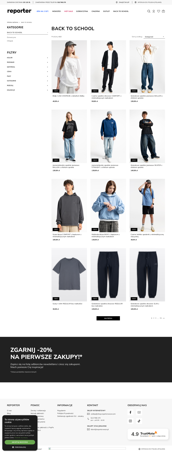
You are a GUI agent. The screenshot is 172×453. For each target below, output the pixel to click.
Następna (108, 318)
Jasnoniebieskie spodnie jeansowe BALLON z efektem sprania (66, 166)
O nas (9, 410)
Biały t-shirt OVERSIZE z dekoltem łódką (68, 96)
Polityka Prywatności (65, 413)
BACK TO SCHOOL (14, 32)
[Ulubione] (158, 11)
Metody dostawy (37, 416)
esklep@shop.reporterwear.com (103, 414)
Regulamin (61, 410)
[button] (163, 11)
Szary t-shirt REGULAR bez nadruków (67, 304)
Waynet (39, 449)
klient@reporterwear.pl (100, 429)
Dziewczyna (11, 37)
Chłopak (10, 41)
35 (161, 318)
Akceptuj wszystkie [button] (20, 442)
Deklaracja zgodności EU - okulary (70, 416)
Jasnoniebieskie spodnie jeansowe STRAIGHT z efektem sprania (105, 166)
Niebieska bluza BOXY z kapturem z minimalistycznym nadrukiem (106, 235)
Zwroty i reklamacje (38, 410)
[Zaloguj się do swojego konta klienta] (153, 11)
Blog (9, 413)
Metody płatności (37, 413)
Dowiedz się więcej (21, 438)
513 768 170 (95, 418)
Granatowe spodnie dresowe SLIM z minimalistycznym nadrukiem (145, 305)
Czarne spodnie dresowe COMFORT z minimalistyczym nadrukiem (106, 97)
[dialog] (19, 433)
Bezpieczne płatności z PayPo (42, 427)
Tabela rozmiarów (37, 419)
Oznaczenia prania (38, 422)
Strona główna (12, 22)
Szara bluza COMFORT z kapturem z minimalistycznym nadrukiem (67, 235)
